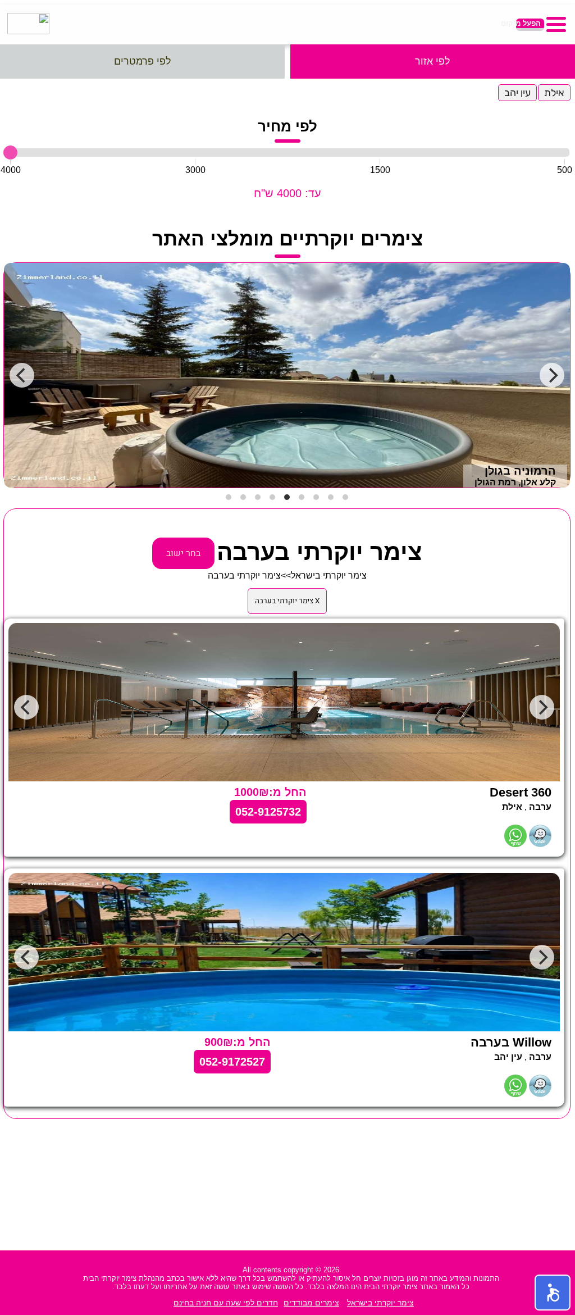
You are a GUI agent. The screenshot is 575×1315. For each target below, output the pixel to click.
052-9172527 (232, 1061)
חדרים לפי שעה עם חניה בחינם (226, 1302)
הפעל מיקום (528, 23)
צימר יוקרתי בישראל (329, 575)
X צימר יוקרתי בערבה (287, 601)
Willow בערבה (511, 1042)
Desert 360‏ (520, 792)
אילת (554, 93)
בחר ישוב (183, 553)
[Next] (552, 375)
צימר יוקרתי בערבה (244, 575)
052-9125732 (268, 812)
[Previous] (22, 375)
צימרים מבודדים (311, 1302)
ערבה (540, 807)
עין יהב (517, 93)
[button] (552, 1292)
